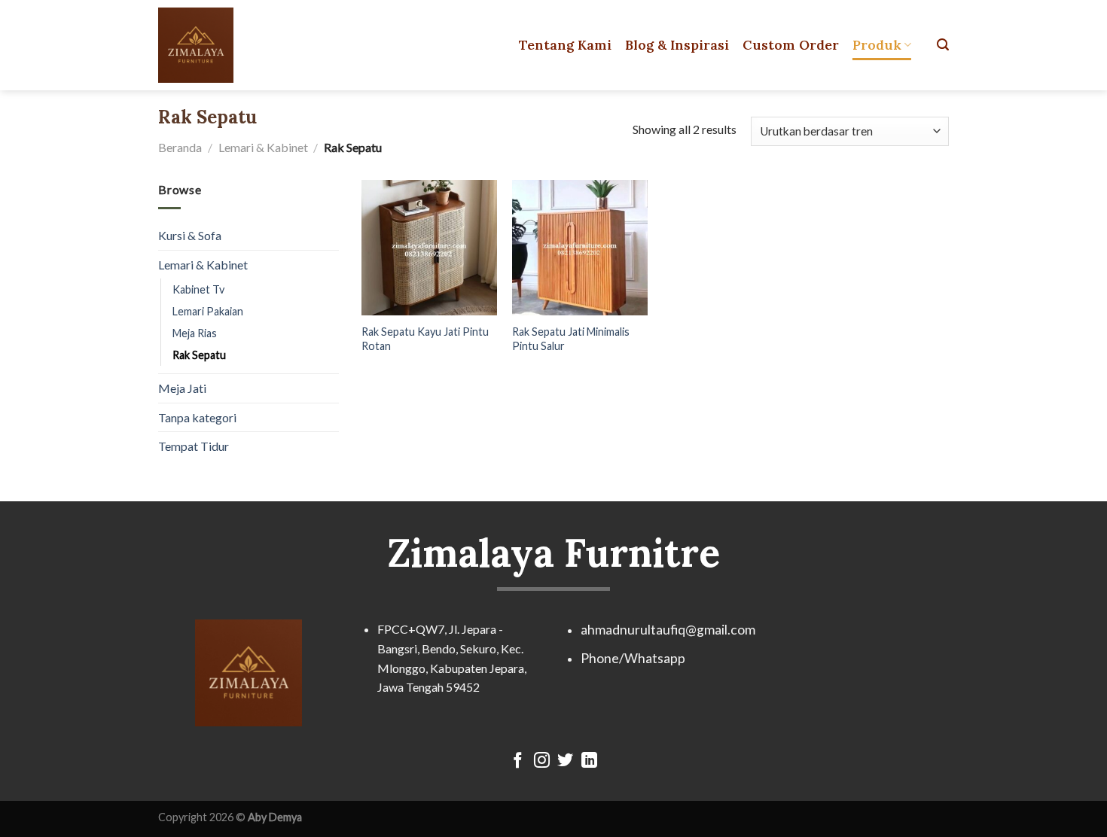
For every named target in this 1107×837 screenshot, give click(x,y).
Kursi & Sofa (189, 235)
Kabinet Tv (198, 289)
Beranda (180, 147)
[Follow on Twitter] (565, 761)
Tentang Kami (565, 44)
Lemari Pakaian (207, 311)
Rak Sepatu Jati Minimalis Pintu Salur (571, 338)
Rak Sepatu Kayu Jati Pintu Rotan (425, 338)
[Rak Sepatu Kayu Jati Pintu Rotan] (429, 247)
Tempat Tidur (193, 446)
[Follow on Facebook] (518, 761)
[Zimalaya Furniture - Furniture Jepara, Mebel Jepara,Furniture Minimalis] (224, 45)
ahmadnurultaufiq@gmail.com (668, 630)
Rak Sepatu (199, 354)
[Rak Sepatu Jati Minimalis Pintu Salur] (580, 247)
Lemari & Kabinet (263, 147)
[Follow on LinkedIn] (589, 761)
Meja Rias (194, 333)
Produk (876, 44)
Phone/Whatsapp (633, 658)
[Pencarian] (943, 44)
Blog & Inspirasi (677, 44)
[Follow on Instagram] (542, 761)
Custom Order (791, 44)
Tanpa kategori (197, 417)
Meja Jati (182, 388)
